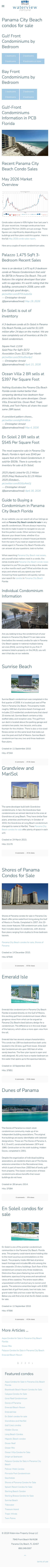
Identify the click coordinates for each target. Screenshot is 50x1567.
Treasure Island (12, 1509)
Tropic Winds (11, 1513)
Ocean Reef (10, 1443)
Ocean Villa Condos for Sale (17, 1452)
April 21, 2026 (33, 364)
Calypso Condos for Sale (16, 1394)
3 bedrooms (10, 61)
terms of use (42, 1561)
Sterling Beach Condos (15, 1491)
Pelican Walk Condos (14, 1469)
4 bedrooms (28, 97)
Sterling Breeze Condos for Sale (19, 1495)
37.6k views (30, 1079)
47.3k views (30, 762)
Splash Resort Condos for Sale (18, 1487)
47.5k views (30, 1319)
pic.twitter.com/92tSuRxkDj (16, 483)
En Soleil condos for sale (22, 1211)
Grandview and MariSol (18, 771)
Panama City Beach (34, 578)
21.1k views (31, 853)
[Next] (32, 1363)
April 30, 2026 (33, 490)
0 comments (19, 762)
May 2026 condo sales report (22, 238)
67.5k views (30, 966)
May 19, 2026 (32, 301)
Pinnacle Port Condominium (17, 1473)
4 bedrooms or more (32, 61)
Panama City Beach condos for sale (18, 942)
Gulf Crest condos (13, 1425)
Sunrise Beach (17, 666)
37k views (30, 1197)
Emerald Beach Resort (12, 1355)
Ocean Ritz (7, 1346)
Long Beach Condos (14, 1434)
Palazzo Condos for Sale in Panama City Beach (23, 1350)
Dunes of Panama (20, 1090)
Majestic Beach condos (15, 1438)
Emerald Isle (15, 977)
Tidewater (9, 1504)
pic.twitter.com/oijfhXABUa (16, 420)
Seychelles (10, 1478)
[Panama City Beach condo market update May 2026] (25, 204)
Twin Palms (10, 1518)
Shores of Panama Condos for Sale (21, 873)
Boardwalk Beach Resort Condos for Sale (23, 1389)
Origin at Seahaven (13, 1456)
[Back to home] (25, 6)
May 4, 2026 (31, 427)
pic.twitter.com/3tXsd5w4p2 (17, 357)
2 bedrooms (28, 55)
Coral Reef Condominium (16, 1398)
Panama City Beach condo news (33, 562)
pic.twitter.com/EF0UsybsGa (17, 294)
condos (19, 578)
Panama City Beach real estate (32, 555)
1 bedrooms (10, 55)
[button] (3, 6)
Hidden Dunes (11, 1429)
